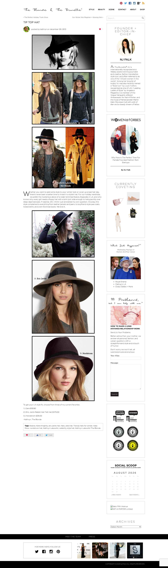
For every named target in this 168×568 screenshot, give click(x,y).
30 (112, 491)
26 (125, 489)
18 (121, 486)
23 (112, 489)
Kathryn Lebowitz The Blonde (87, 428)
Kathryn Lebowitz (50, 428)
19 (125, 486)
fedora (32, 426)
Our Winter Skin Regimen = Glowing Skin (87, 17)
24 (117, 489)
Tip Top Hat (31, 22)
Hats (63, 426)
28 (134, 489)
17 (116, 486)
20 (129, 486)
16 (112, 486)
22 (137, 486)
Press (92, 536)
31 (116, 491)
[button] (91, 9)
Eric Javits (30, 412)
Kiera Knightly (42, 426)
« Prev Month (116, 494)
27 (129, 489)
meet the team (73, 536)
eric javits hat (54, 426)
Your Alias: (115, 356)
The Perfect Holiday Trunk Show (36, 17)
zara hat (69, 426)
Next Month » (134, 494)
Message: (114, 363)
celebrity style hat (66, 428)
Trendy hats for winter (82, 426)
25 (121, 489)
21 (133, 486)
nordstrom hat (36, 428)
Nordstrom (30, 416)
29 (137, 489)
